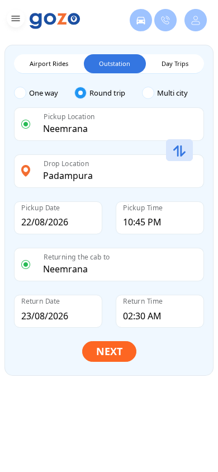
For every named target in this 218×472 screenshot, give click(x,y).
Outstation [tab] (114, 63)
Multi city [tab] (172, 93)
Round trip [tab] (107, 93)
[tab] (44, 93)
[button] (14, 20)
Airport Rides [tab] (49, 63)
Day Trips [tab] (175, 63)
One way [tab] (43, 93)
